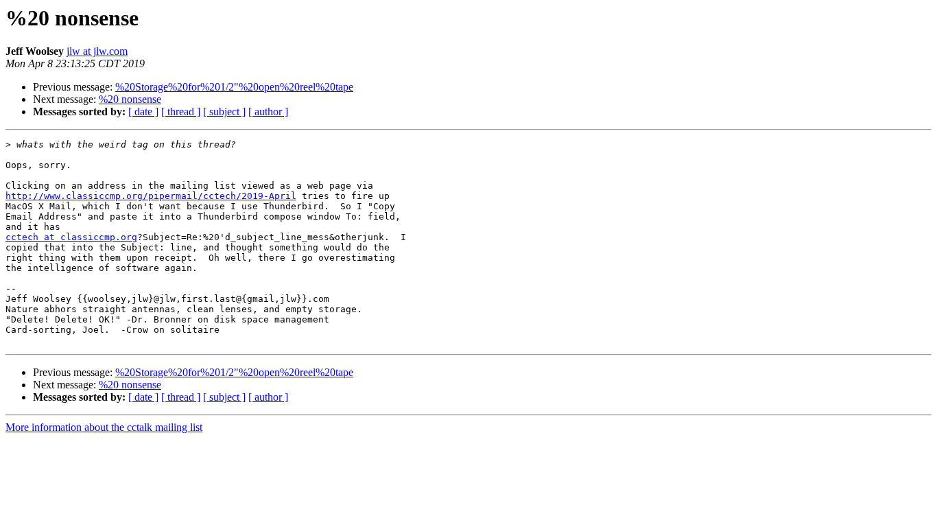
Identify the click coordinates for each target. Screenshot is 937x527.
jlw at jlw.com (97, 51)
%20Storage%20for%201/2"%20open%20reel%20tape (234, 87)
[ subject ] (224, 111)
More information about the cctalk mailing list (103, 427)
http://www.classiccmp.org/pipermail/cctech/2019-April (150, 196)
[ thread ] (180, 111)
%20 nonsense (130, 99)
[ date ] (143, 111)
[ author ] (268, 111)
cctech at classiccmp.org (71, 237)
